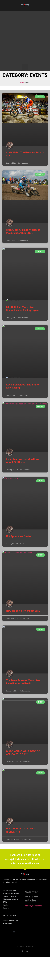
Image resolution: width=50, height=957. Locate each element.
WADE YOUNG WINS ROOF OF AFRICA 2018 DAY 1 (23, 753)
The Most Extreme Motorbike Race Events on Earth (23, 682)
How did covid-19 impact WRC (23, 610)
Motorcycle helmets (33, 906)
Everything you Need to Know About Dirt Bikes (23, 461)
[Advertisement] (25, 38)
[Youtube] (27, 951)
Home (22, 82)
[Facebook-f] (23, 951)
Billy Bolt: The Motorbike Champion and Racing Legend (23, 309)
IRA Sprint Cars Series (18, 536)
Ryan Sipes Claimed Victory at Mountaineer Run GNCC (23, 231)
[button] (25, 67)
